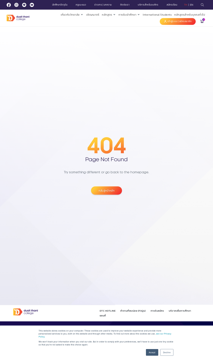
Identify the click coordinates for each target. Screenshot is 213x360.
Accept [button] (152, 352)
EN (191, 4)
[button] (72, 14)
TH (185, 4)
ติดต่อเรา (125, 4)
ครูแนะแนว (81, 4)
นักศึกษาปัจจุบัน (60, 4)
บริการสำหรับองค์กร (148, 4)
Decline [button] (167, 352)
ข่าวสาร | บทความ (103, 4)
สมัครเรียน (172, 4)
